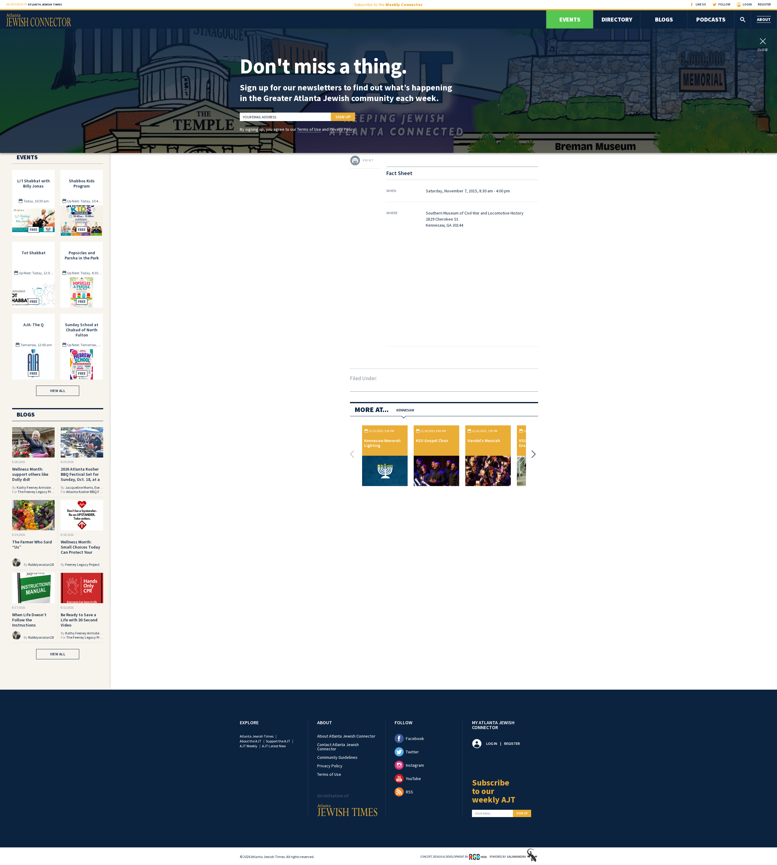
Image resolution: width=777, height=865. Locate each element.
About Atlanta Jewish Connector (346, 736)
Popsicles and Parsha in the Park (82, 255)
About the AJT (250, 741)
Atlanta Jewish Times (256, 736)
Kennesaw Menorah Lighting (382, 443)
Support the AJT (278, 741)
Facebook (415, 738)
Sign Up (343, 117)
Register (764, 4)
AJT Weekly (248, 746)
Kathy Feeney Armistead (36, 487)
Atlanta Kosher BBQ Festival (88, 491)
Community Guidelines (337, 757)
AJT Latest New (274, 746)
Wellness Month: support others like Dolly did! (30, 474)
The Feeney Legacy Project (38, 491)
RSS (409, 792)
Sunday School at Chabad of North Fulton (81, 330)
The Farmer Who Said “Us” (32, 544)
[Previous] (354, 454)
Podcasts (710, 19)
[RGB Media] (478, 856)
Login (747, 4)
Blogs (664, 19)
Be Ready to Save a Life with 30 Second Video (79, 620)
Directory (617, 19)
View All (57, 390)
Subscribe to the (388, 4)
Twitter (412, 752)
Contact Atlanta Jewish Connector (338, 747)
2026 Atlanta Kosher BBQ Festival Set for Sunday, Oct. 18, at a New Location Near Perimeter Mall (80, 479)
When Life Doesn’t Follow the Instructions (29, 620)
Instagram (415, 765)
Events (569, 19)
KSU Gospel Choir (432, 440)
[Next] (532, 454)
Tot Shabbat (34, 252)
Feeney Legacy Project (82, 564)
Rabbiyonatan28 (41, 564)
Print (368, 160)
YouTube (413, 778)
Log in (491, 743)
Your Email (483, 813)
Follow (724, 4)
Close (763, 49)
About (764, 19)
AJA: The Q (33, 324)
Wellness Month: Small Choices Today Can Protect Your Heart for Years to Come (80, 552)
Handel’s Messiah (483, 440)
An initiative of (34, 4)
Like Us (701, 4)
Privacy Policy (342, 129)
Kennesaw (405, 410)
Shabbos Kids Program (82, 183)
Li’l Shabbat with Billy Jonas (33, 183)
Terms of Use (309, 129)
